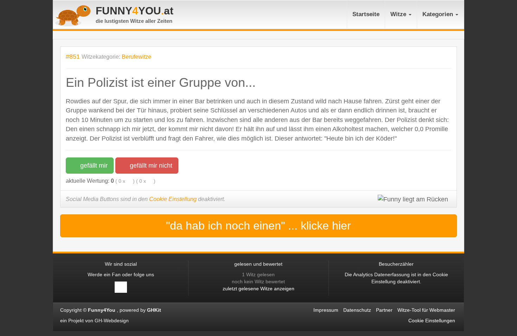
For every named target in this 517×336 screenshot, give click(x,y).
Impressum (325, 310)
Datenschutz (357, 310)
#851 (73, 56)
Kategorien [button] (438, 14)
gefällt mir (93, 165)
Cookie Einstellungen (431, 320)
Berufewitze (136, 57)
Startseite (365, 14)
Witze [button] (399, 14)
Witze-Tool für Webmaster (426, 310)
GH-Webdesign (112, 320)
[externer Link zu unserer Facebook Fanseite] (121, 287)
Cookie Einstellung (173, 199)
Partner (384, 310)
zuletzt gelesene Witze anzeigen (258, 288)
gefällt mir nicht (150, 165)
